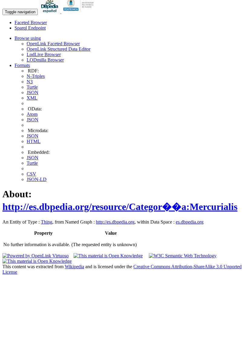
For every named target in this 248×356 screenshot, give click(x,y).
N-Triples (36, 76)
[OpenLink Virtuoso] (35, 255)
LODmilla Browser (45, 59)
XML (32, 97)
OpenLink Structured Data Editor (58, 49)
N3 (30, 81)
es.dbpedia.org (190, 221)
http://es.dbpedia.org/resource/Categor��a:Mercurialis (119, 206)
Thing (46, 221)
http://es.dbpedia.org (115, 221)
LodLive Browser (44, 54)
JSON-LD (37, 179)
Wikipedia (74, 266)
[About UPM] (79, 11)
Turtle (32, 87)
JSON (32, 92)
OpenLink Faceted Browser (53, 43)
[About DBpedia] (50, 11)
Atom (32, 114)
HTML (34, 141)
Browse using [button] (28, 38)
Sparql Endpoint (30, 27)
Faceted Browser (31, 22)
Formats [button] (22, 65)
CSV (31, 173)
